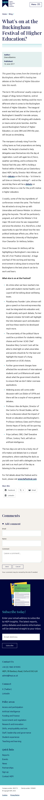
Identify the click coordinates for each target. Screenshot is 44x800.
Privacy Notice (14, 795)
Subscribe (9, 645)
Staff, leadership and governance (16, 733)
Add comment (12, 523)
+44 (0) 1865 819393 (11, 667)
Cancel (18, 566)
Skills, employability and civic (14, 728)
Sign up (5, 772)
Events (5, 759)
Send (7, 566)
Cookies (4, 795)
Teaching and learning (11, 741)
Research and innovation (12, 724)
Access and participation (12, 707)
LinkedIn (6, 693)
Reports (5, 755)
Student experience (10, 737)
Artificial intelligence (11, 711)
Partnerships (7, 768)
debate (11, 176)
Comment (5, 549)
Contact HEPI (8, 776)
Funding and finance (11, 716)
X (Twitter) (7, 689)
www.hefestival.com (27, 479)
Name (4, 539)
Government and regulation (14, 720)
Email (4, 529)
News (4, 763)
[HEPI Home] (10, 3)
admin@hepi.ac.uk (10, 676)
